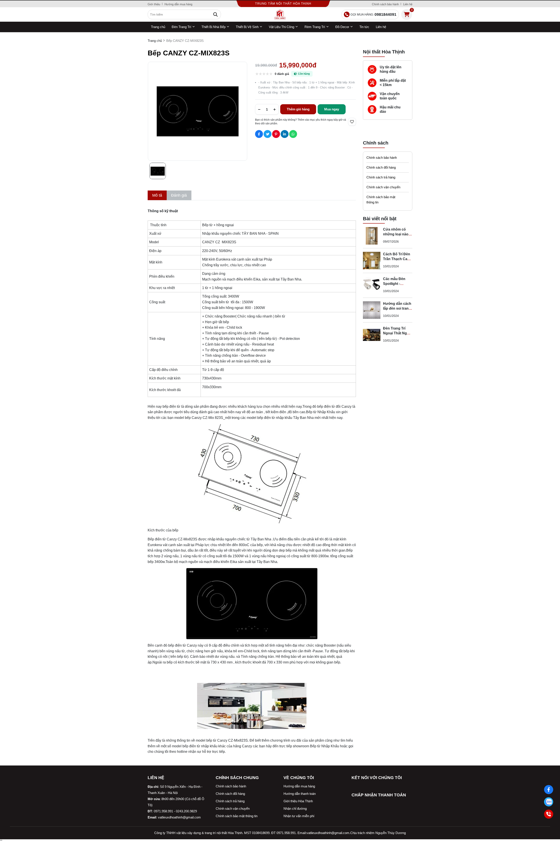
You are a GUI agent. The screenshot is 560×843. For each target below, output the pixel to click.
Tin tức (364, 27)
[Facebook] (548, 789)
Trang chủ (158, 27)
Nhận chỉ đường (295, 808)
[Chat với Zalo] (548, 801)
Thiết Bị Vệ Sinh (247, 27)
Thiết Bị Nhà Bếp (213, 27)
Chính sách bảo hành (385, 4)
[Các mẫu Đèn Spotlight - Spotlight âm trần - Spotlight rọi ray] (371, 285)
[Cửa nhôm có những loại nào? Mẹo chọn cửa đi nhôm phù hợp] (371, 236)
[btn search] (215, 14)
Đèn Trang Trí (181, 27)
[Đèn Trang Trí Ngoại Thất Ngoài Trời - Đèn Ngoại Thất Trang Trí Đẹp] (371, 335)
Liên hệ (407, 4)
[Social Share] (259, 134)
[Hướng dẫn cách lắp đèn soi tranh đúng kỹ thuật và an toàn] (371, 310)
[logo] (280, 14)
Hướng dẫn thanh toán (300, 793)
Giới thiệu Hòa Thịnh (298, 801)
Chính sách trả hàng (380, 177)
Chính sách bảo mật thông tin (380, 199)
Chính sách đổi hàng (381, 167)
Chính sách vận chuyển (383, 187)
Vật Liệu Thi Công (281, 27)
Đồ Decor (342, 27)
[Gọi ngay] (548, 814)
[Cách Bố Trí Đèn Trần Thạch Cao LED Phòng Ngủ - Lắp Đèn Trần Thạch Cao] (371, 260)
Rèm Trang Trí (314, 27)
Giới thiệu (154, 4)
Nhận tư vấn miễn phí (299, 816)
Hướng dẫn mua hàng (178, 4)
